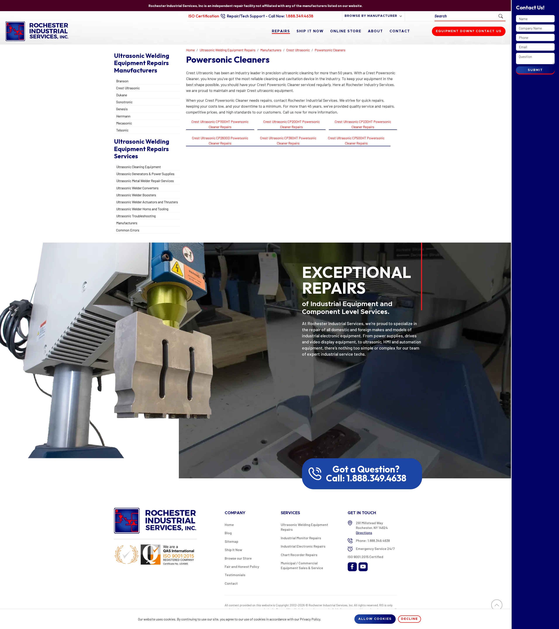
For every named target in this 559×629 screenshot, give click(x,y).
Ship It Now (310, 31)
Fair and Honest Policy (242, 566)
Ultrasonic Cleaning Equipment (138, 167)
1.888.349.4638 (299, 16)
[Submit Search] (501, 16)
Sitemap (231, 541)
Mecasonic (124, 123)
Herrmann (123, 116)
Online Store (345, 31)
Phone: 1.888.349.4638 (373, 540)
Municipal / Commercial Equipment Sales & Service (302, 565)
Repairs (281, 31)
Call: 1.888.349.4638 (366, 478)
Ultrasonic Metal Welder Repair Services (145, 181)
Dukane (121, 95)
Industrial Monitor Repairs (301, 538)
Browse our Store (238, 558)
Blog (228, 533)
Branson (122, 81)
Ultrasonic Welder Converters (137, 188)
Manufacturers (126, 223)
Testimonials (235, 575)
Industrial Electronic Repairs (303, 546)
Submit (535, 70)
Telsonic (122, 130)
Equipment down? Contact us (469, 31)
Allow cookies (375, 618)
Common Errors (127, 230)
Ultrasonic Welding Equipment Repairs (304, 526)
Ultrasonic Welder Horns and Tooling (142, 209)
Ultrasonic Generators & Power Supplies (145, 174)
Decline (409, 618)
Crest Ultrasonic (128, 88)
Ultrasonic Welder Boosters (136, 195)
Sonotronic (124, 102)
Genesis (122, 109)
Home (229, 524)
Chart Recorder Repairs (299, 555)
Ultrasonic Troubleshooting (136, 216)
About (375, 31)
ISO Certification (203, 16)
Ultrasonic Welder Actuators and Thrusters (147, 202)
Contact (400, 31)
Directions (364, 533)
